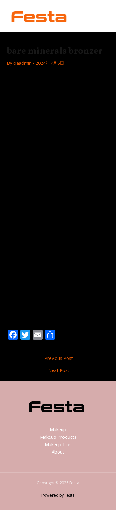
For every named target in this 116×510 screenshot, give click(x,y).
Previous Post (59, 358)
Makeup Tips (58, 444)
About (58, 452)
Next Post (58, 370)
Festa (84, 16)
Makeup (58, 429)
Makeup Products (58, 437)
